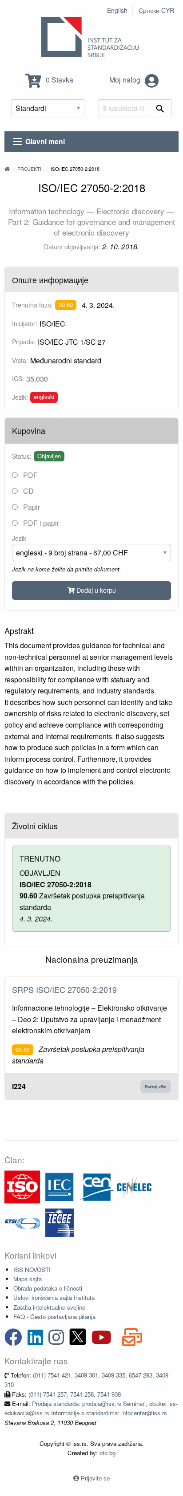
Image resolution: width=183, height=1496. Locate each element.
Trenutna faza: (32, 304)
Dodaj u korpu (95, 589)
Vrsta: (20, 360)
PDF (29, 475)
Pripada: (24, 341)
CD (27, 491)
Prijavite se (95, 1478)
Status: (22, 456)
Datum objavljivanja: (72, 246)
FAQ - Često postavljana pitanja (54, 1316)
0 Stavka (58, 80)
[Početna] (7, 168)
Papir (30, 507)
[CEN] (97, 1186)
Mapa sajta (27, 1279)
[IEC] (59, 1186)
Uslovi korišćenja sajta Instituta (54, 1297)
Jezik (19, 538)
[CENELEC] (134, 1186)
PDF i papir (40, 523)
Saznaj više (155, 1086)
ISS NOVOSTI (32, 1269)
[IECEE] (59, 1221)
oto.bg (107, 1453)
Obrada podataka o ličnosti (47, 1288)
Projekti (29, 168)
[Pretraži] (160, 108)
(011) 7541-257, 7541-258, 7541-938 (74, 1394)
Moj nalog (125, 80)
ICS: (18, 378)
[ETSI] (22, 1221)
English (117, 10)
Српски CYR (156, 10)
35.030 (37, 379)
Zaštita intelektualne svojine (49, 1307)
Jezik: (20, 397)
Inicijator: (24, 323)
